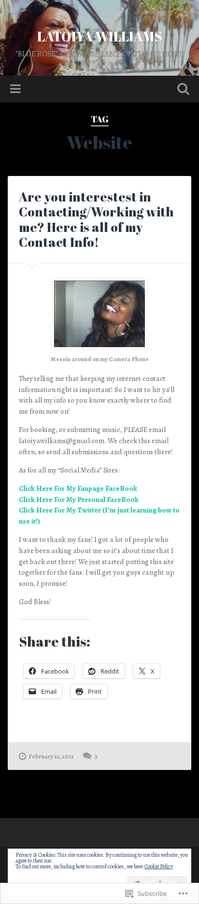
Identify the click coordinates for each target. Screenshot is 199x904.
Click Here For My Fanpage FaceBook (78, 488)
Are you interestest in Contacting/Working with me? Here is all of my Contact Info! (96, 219)
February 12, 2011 (51, 756)
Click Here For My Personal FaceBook (79, 499)
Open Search (181, 90)
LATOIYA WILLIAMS (99, 36)
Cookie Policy (158, 866)
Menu (16, 89)
